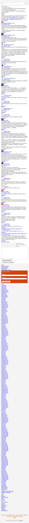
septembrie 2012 (4, 392)
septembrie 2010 (4, 421)
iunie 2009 (3, 439)
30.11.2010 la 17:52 (5, 198)
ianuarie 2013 (4, 387)
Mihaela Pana (7, 108)
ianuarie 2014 (4, 373)
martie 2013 (3, 385)
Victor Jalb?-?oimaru (8, 78)
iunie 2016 (3, 338)
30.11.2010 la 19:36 (5, 225)
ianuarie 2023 (4, 303)
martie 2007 (3, 472)
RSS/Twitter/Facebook (6, 269)
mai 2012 (3, 397)
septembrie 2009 (4, 435)
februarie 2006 (4, 487)
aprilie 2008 (3, 456)
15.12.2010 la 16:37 (5, 229)
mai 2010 (3, 426)
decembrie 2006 (4, 475)
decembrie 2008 (4, 446)
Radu (2, 498)
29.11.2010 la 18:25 (5, 109)
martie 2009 (3, 443)
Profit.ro (3, 508)
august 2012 (4, 393)
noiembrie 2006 (4, 476)
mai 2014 (3, 368)
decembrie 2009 (4, 432)
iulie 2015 (3, 351)
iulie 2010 (3, 423)
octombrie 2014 (4, 362)
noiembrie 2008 (4, 447)
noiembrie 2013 (4, 375)
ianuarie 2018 (4, 318)
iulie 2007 (3, 467)
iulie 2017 (3, 324)
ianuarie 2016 (4, 344)
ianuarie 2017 (4, 330)
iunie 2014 (3, 367)
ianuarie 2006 (4, 488)
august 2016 (4, 336)
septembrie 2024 (4, 291)
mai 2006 (3, 484)
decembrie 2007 (4, 461)
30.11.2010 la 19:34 (5, 214)
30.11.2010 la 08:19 (5, 165)
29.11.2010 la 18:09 (5, 102)
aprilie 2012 (3, 398)
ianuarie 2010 (4, 431)
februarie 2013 (4, 386)
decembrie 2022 (4, 304)
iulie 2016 (3, 337)
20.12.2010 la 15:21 (5, 234)
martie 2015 (3, 356)
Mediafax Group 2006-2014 (7, 491)
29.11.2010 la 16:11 (5, 96)
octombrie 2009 (4, 434)
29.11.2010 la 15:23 (5, 86)
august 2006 (4, 480)
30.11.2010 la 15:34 (5, 192)
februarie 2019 (4, 310)
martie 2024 (3, 294)
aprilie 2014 (3, 369)
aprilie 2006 (3, 485)
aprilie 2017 (3, 326)
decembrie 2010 (4, 417)
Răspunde (3, 32)
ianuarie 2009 (4, 445)
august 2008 (4, 451)
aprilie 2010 (3, 427)
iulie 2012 (3, 395)
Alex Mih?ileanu (7, 44)
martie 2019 (3, 309)
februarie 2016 (4, 343)
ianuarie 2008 (4, 460)
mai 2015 (3, 354)
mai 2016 (3, 339)
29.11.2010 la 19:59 (5, 115)
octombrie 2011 (4, 405)
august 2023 (4, 297)
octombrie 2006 (4, 478)
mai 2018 (3, 313)
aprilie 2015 (3, 355)
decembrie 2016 (4, 331)
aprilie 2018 (3, 314)
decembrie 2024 (4, 290)
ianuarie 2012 (4, 402)
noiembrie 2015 (4, 346)
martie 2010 (3, 428)
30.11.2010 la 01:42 (5, 152)
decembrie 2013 (4, 374)
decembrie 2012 (4, 389)
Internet (10, 17)
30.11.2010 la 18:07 (5, 205)
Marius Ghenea (4, 497)
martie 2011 (3, 414)
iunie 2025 (3, 286)
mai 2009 (3, 440)
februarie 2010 (4, 429)
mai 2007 (3, 469)
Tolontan (3, 499)
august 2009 (4, 437)
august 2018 (4, 312)
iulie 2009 (3, 438)
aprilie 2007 (3, 470)
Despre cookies (4, 267)
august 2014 (4, 365)
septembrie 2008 (4, 450)
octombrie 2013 (4, 377)
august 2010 (4, 422)
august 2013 (4, 379)
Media (14, 17)
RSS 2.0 (18, 18)
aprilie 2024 (3, 292)
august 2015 (4, 350)
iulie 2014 (3, 366)
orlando (5, 197)
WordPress (21, 520)
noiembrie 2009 (4, 433)
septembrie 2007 (4, 464)
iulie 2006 (3, 481)
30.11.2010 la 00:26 (5, 132)
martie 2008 (3, 457)
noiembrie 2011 (4, 404)
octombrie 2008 (4, 449)
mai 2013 (3, 383)
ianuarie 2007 (4, 474)
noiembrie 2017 (4, 320)
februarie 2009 (4, 444)
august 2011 (3, 408)
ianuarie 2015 (4, 358)
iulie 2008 (3, 452)
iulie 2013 (3, 380)
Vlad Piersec (6, 66)
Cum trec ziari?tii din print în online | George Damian (12, 233)
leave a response (4, 19)
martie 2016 (3, 342)
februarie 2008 (4, 458)
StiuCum (6, 131)
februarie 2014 (4, 372)
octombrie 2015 (4, 348)
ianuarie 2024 (4, 295)
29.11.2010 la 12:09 (5, 24)
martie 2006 (3, 486)
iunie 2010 (3, 425)
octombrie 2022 (4, 307)
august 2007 (4, 466)
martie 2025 (3, 289)
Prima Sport (3, 505)
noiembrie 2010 (4, 419)
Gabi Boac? (6, 151)
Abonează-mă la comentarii (8, 262)
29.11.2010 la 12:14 (5, 45)
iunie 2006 (3, 482)
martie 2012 (3, 399)
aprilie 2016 (3, 340)
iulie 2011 (3, 409)
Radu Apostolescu (8, 23)
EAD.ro (3, 503)
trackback (12, 19)
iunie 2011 (3, 410)
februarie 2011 (4, 415)
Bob (5, 120)
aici (3, 13)
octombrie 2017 (4, 321)
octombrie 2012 (4, 391)
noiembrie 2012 (4, 390)
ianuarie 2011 (4, 416)
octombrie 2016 (4, 333)
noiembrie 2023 (4, 296)
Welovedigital (4, 510)
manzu (5, 163)
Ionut (2, 494)
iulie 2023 (3, 298)
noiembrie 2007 (4, 462)
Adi (4, 85)
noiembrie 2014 (4, 361)
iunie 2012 (3, 396)
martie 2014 (3, 371)
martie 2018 (3, 315)
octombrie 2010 (4, 420)
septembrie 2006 (4, 479)
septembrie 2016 (4, 334)
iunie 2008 (3, 454)
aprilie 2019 (3, 308)
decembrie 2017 (4, 319)
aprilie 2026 (3, 285)
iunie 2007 (3, 468)
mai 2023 (3, 300)
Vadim (5, 101)
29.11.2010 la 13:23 (5, 60)
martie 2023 (3, 301)
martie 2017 (3, 327)
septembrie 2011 (4, 407)
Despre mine (4, 268)
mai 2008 (3, 455)
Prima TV (3, 506)
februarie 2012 (4, 401)
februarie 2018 (4, 316)
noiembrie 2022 (4, 306)
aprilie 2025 (3, 288)
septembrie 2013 (4, 378)
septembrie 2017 (4, 322)
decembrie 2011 (4, 403)
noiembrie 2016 (4, 332)
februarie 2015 (4, 357)
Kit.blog (3, 496)
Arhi (5, 191)
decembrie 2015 (4, 345)
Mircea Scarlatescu (8, 35)
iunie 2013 (3, 381)
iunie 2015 (3, 352)
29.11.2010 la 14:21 (5, 67)
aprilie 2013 (3, 384)
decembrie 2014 (4, 360)
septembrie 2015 (4, 349)
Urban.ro (3, 509)
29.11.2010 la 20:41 (5, 121)
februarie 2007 (4, 473)
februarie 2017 (4, 328)
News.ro (3, 504)
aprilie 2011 (3, 413)
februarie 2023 (4, 302)
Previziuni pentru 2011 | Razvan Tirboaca (10, 228)
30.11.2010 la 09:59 (5, 179)
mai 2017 (3, 325)
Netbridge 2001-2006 (6, 492)
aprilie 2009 (3, 441)
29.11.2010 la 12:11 (5, 36)
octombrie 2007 (4, 463)
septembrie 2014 (4, 363)
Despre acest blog (5, 266)
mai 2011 (3, 411)
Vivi (2, 500)
